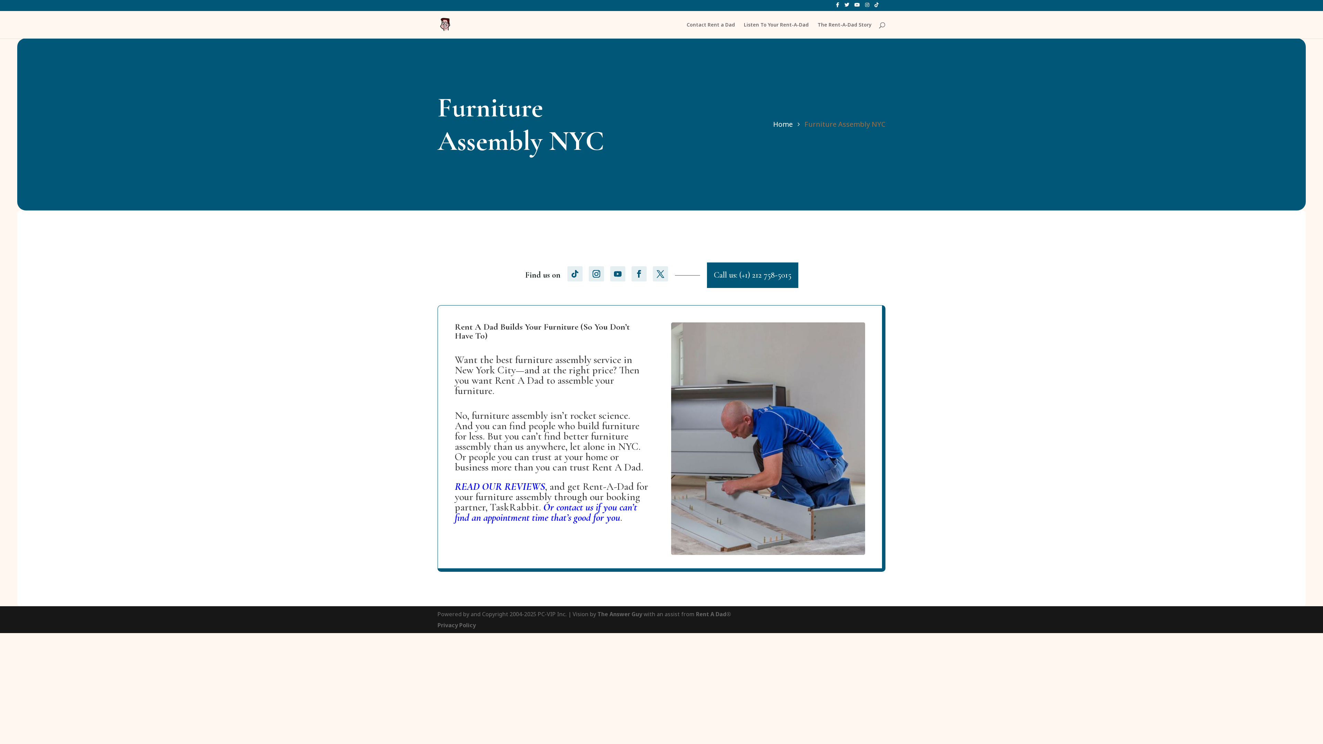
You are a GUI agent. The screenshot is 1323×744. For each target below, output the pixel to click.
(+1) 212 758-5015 (765, 275)
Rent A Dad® (713, 614)
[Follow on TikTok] (575, 273)
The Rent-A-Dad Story (845, 25)
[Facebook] (837, 6)
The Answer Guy (619, 614)
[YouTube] (857, 6)
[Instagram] (867, 6)
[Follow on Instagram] (596, 273)
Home (783, 124)
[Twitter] (846, 6)
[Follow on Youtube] (617, 273)
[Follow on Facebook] (639, 273)
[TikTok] (876, 6)
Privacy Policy (457, 625)
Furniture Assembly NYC (844, 124)
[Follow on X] (660, 273)
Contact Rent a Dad (711, 25)
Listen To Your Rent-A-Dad (776, 25)
